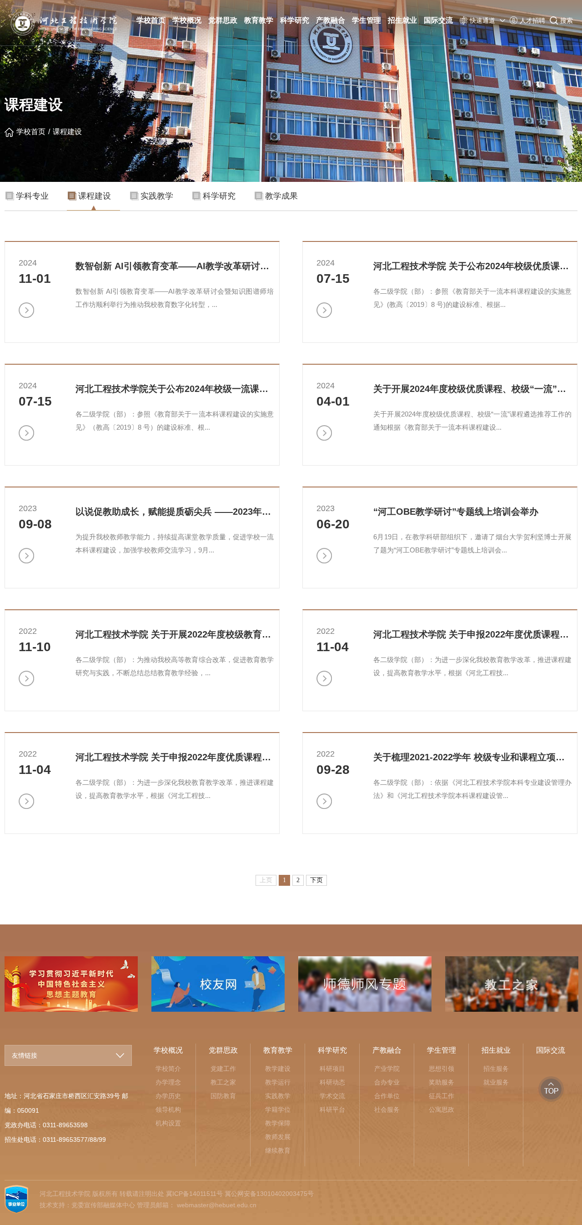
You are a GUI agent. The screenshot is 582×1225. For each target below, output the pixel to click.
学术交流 (332, 1095)
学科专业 (32, 196)
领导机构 (168, 1109)
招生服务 (496, 1068)
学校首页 (151, 20)
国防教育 (223, 1095)
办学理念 (168, 1082)
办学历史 (168, 1095)
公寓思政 (441, 1109)
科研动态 (332, 1082)
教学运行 (278, 1082)
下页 (316, 880)
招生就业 (402, 20)
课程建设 (67, 132)
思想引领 (441, 1068)
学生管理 (366, 20)
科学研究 (294, 20)
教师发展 (278, 1136)
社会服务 (387, 1109)
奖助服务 (441, 1082)
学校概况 (186, 20)
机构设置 (168, 1123)
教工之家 (223, 1082)
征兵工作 (441, 1095)
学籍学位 (278, 1109)
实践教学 (156, 196)
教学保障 (278, 1123)
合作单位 (387, 1095)
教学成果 (281, 196)
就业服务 (496, 1082)
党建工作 (223, 1068)
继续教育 (278, 1150)
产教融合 (330, 20)
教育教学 (258, 20)
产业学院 (387, 1068)
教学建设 (278, 1068)
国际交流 (438, 20)
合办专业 (387, 1082)
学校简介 (168, 1068)
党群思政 (222, 20)
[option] (218, 984)
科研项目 (332, 1068)
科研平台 (332, 1109)
